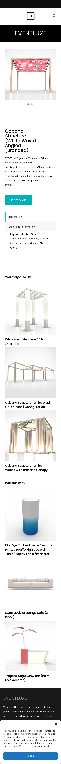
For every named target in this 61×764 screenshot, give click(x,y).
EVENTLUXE (15, 698)
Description (15, 216)
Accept (30, 755)
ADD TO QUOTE (18, 200)
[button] (56, 724)
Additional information (22, 226)
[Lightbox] (51, 53)
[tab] (30, 217)
